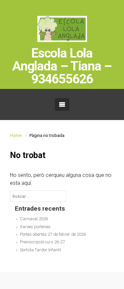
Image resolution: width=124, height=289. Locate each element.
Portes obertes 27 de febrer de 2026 (53, 234)
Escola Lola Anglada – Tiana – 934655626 (62, 66)
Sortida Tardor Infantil (40, 249)
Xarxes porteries (35, 226)
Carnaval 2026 (34, 218)
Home (15, 135)
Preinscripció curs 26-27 (42, 241)
